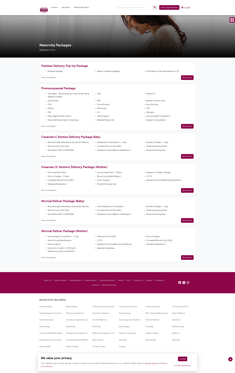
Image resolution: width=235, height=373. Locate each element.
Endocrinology (125, 313)
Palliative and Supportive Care (104, 333)
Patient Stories (60, 280)
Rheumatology (45, 346)
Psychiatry (123, 340)
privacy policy (151, 363)
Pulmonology (151, 340)
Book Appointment (169, 7)
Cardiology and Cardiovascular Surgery (104, 306)
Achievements (90, 280)
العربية (187, 7)
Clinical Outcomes (109, 285)
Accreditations (75, 280)
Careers (149, 280)
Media (120, 280)
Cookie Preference (182, 365)
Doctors (54, 7)
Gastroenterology (46, 320)
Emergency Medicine (100, 313)
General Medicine (99, 320)
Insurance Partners (107, 280)
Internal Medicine (152, 320)
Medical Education (81, 7)
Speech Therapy (72, 346)
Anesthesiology (45, 306)
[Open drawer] (232, 20)
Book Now (187, 78)
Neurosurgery (124, 326)
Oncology (149, 326)
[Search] (154, 7)
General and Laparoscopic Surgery (78, 320)
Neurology (96, 326)
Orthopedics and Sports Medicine (78, 333)
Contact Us (137, 280)
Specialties (66, 7)
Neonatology (44, 326)
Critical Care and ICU (180, 306)
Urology (122, 346)
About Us (47, 280)
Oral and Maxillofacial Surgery (50, 333)
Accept (183, 359)
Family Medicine (178, 313)
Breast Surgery (71, 306)
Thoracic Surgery (99, 346)
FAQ (128, 280)
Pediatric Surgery (152, 333)
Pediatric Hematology (127, 333)
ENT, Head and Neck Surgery (157, 313)
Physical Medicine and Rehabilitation (51, 340)
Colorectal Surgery (153, 306)
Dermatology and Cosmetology (51, 313)
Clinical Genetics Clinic (128, 306)
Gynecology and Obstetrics (130, 320)
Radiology (176, 340)
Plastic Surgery (98, 340)
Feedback (159, 280)
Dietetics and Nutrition (75, 313)
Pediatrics (176, 333)
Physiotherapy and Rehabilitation (78, 340)
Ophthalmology (178, 326)
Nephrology (70, 326)
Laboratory (176, 320)
